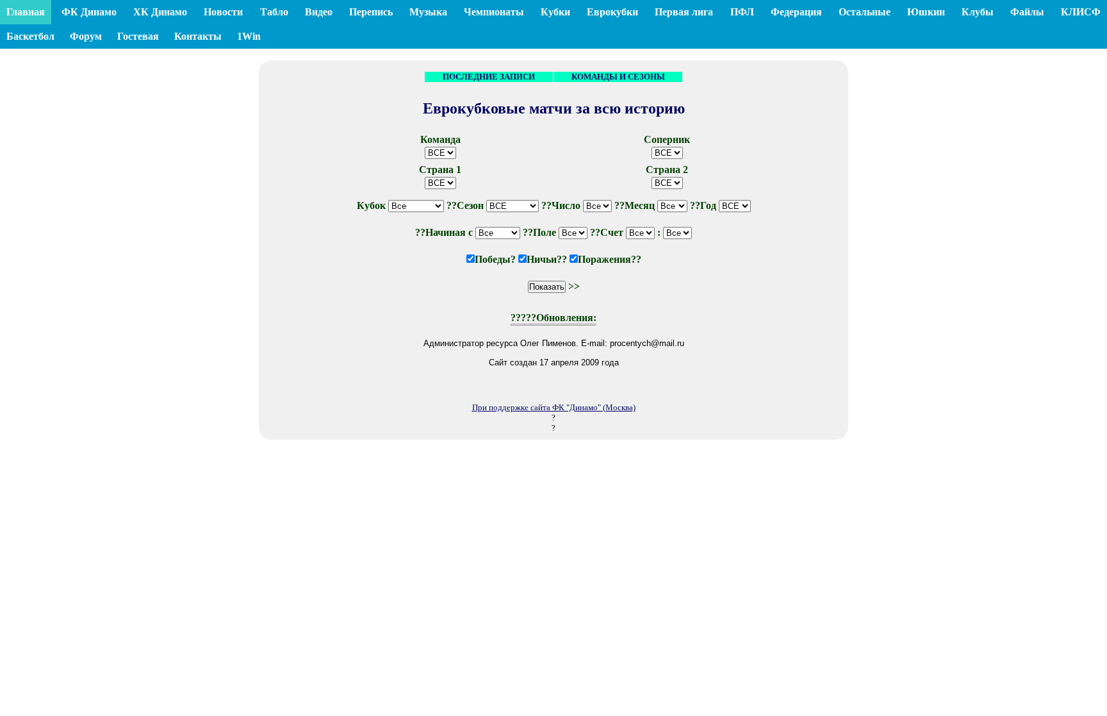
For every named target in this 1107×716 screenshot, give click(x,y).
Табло (274, 11)
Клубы (978, 11)
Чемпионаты (494, 11)
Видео (318, 11)
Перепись (371, 11)
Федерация (796, 11)
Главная (25, 11)
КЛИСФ (1081, 11)
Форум (86, 36)
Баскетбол (30, 36)
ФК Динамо (89, 11)
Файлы (1027, 11)
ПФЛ (742, 11)
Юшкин (926, 11)
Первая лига (684, 11)
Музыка (428, 11)
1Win (249, 36)
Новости (223, 11)
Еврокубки (612, 11)
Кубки (555, 11)
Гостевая (138, 36)
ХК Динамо (160, 11)
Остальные (864, 11)
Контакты (198, 36)
